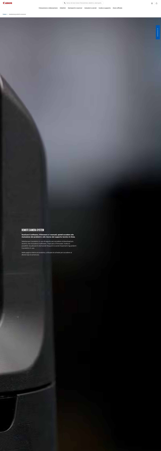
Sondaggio (157, 32)
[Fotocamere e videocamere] (58, 8)
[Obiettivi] (66, 8)
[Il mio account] (151, 3)
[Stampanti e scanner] (83, 8)
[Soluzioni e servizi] (97, 8)
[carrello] (156, 3)
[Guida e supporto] (111, 8)
